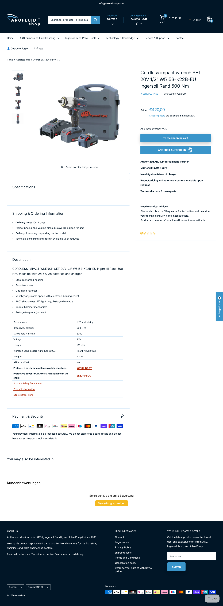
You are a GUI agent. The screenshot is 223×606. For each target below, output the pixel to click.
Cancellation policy (125, 562)
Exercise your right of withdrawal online (133, 569)
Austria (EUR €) (35, 587)
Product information (24, 389)
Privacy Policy (123, 547)
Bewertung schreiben (111, 503)
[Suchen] (95, 20)
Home (10, 38)
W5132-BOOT (84, 368)
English (197, 19)
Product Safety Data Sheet (27, 383)
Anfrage (38, 48)
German (13, 587)
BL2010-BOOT (85, 375)
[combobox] (195, 20)
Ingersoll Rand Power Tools (80, 38)
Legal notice (122, 542)
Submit (176, 566)
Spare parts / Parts (23, 394)
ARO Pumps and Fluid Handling (37, 38)
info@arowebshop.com (111, 3)
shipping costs (123, 552)
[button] (147, 233)
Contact (179, 38)
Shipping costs (157, 115)
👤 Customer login (17, 48)
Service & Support (155, 38)
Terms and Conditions (127, 557)
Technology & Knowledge (120, 38)
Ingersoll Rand (149, 93)
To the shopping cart (175, 137)
